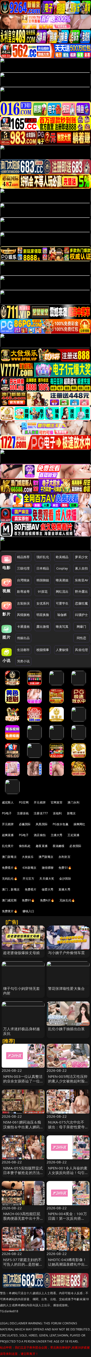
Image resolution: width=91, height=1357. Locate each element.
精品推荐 (23, 557)
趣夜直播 (42, 846)
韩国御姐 (42, 580)
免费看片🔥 (9, 868)
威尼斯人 (8, 802)
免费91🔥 (28, 900)
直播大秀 (64, 889)
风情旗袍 (23, 615)
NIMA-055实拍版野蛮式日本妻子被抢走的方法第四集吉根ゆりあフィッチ (23, 1175)
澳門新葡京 (46, 857)
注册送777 (41, 813)
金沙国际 (65, 878)
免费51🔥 (65, 868)
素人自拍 (81, 568)
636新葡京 (30, 868)
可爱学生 (62, 603)
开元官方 (28, 878)
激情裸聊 (48, 868)
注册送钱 (23, 813)
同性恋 (81, 638)
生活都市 (23, 650)
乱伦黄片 (8, 846)
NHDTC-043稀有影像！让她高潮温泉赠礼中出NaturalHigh (67, 1264)
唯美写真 (62, 626)
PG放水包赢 (60, 824)
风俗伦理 (81, 650)
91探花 (43, 591)
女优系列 (42, 603)
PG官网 (24, 802)
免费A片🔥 (47, 900)
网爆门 (81, 626)
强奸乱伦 (42, 557)
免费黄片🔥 (9, 911)
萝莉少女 (81, 557)
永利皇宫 (64, 857)
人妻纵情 (62, 650)
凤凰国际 (42, 824)
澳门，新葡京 (11, 889)
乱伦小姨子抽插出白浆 (66, 1028)
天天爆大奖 (46, 878)
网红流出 (62, 591)
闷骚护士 (81, 615)
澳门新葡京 (9, 857)
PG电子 (7, 813)
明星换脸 (42, 615)
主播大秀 (57, 835)
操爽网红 (79, 824)
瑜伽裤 (62, 615)
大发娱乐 (28, 857)
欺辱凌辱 (23, 591)
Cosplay (62, 568)
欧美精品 (62, 557)
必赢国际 (25, 824)
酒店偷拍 (40, 835)
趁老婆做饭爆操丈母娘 (21, 952)
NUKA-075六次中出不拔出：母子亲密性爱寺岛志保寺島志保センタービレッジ (66, 1129)
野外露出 (81, 591)
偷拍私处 (25, 846)
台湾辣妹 (23, 580)
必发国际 (75, 846)
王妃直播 (73, 835)
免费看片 (31, 889)
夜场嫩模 (59, 846)
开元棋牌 (40, 802)
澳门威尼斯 (9, 900)
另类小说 (23, 661)
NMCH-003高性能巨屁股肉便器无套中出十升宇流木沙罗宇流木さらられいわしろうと (22, 1220)
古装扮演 (23, 603)
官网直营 (57, 802)
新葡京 (71, 813)
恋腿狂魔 (81, 603)
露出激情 (42, 626)
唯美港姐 (62, 580)
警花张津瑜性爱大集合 (66, 988)
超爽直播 (8, 835)
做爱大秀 (48, 889)
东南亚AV (81, 580)
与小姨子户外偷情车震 (66, 952)
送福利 (57, 813)
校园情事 (42, 650)
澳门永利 (73, 802)
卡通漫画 (23, 626)
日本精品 (42, 568)
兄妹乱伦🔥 (67, 900)
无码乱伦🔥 (9, 878)
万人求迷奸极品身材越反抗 (21, 1031)
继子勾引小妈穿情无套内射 (21, 990)
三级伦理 (23, 568)
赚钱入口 (28, 911)
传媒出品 (23, 638)
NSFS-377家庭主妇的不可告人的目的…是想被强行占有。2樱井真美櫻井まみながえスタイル (23, 1266)
